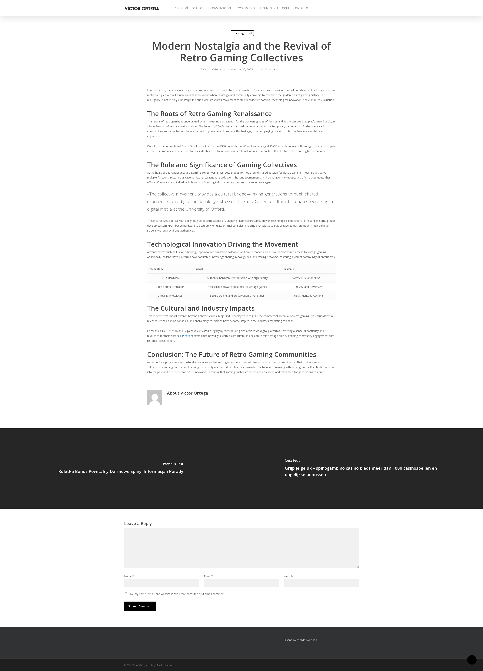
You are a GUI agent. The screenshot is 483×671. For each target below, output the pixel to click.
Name (129, 576)
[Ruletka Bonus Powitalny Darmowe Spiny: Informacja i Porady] (121, 468)
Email (208, 576)
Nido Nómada (308, 640)
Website (289, 576)
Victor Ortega (213, 69)
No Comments (270, 69)
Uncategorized (242, 33)
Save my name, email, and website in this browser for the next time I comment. (176, 594)
